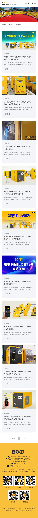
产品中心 (12, 469)
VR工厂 (33, 471)
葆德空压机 (7, 487)
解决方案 (16, 471)
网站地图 (29, 510)
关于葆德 (21, 469)
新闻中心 (7, 471)
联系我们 (25, 471)
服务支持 (30, 469)
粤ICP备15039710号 (29, 508)
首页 (5, 469)
